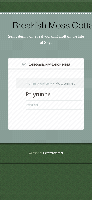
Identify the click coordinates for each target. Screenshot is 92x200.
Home (31, 83)
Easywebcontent (53, 153)
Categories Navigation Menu (49, 64)
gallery (46, 83)
